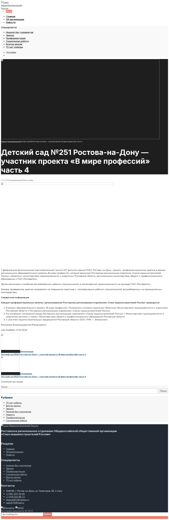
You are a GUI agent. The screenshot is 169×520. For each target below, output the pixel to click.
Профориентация (16, 38)
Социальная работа (17, 41)
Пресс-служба (28, 180)
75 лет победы (14, 47)
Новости (11, 22)
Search (47, 514)
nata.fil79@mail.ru (15, 502)
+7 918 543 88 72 (15, 496)
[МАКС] (19, 507)
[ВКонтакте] (7, 507)
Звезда (10, 35)
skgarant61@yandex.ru (17, 499)
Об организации (15, 19)
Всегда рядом (14, 44)
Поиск (4, 386)
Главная (10, 16)
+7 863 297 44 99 (15, 493)
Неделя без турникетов (19, 32)
